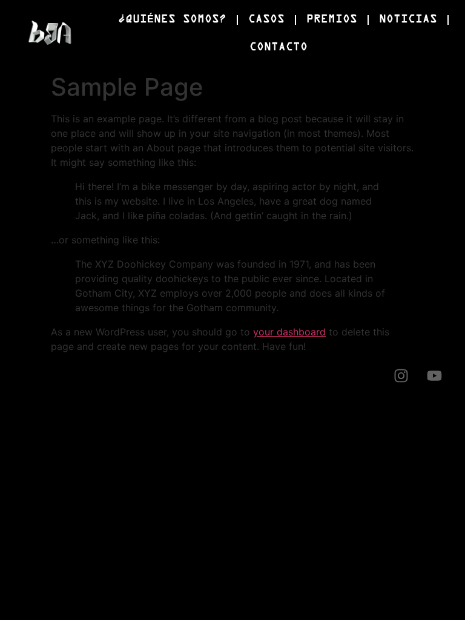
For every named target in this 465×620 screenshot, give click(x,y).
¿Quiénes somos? (172, 19)
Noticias (408, 19)
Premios (331, 19)
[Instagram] (401, 375)
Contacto (278, 47)
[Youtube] (434, 375)
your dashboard (289, 332)
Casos (266, 19)
